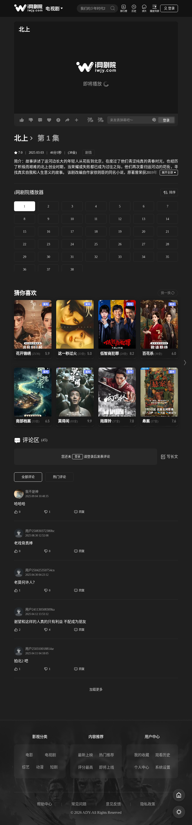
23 (48, 244)
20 (143, 231)
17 (72, 231)
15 (24, 231)
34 (143, 257)
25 (96, 244)
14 (167, 219)
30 (48, 257)
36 (24, 269)
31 (72, 257)
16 (48, 231)
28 (167, 244)
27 (143, 244)
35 (167, 257)
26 (120, 244)
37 (48, 269)
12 (120, 219)
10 (72, 219)
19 (120, 231)
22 (24, 244)
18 (96, 231)
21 (167, 231)
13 (143, 219)
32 (96, 257)
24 (72, 244)
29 (24, 257)
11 (95, 219)
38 (72, 269)
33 (120, 257)
